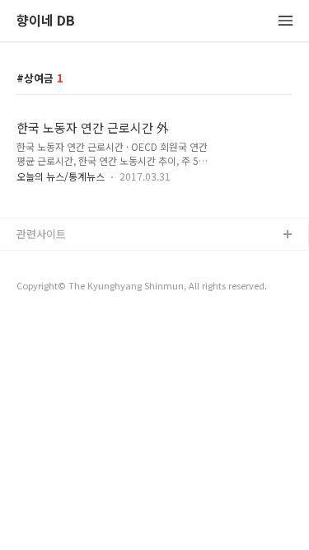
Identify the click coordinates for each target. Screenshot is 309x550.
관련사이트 (41, 234)
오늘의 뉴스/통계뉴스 (60, 176)
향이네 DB (45, 21)
